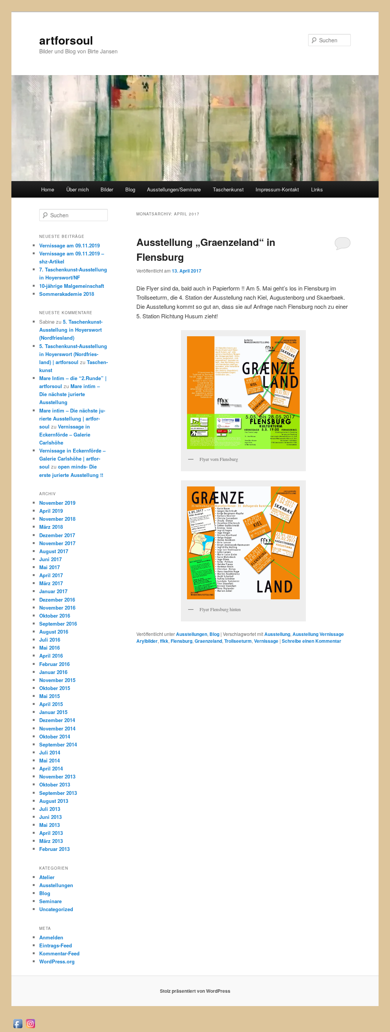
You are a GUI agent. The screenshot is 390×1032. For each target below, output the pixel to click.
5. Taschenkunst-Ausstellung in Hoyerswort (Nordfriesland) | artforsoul (73, 354)
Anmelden (51, 937)
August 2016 (53, 631)
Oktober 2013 (54, 784)
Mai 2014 (49, 760)
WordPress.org (57, 961)
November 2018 (57, 518)
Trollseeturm (238, 640)
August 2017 (53, 551)
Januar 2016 (53, 672)
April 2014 (51, 768)
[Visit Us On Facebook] (17, 1027)
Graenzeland (208, 640)
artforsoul (66, 40)
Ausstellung (277, 634)
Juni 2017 (50, 559)
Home (47, 189)
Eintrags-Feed (55, 945)
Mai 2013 (49, 824)
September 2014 (58, 744)
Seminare (50, 901)
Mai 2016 (49, 647)
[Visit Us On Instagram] (30, 1027)
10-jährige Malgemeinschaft (71, 285)
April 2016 (51, 655)
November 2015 (57, 680)
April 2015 (51, 704)
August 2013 (53, 800)
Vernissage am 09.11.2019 (69, 245)
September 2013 (58, 792)
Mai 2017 (49, 567)
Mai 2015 (49, 696)
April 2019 (51, 510)
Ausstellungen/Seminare (174, 189)
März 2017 (51, 583)
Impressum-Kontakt (277, 189)
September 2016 (58, 623)
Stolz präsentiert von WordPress (195, 990)
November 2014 (57, 728)
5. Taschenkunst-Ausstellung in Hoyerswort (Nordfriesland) (70, 329)
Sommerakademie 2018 (66, 293)
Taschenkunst (228, 189)
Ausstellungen (191, 634)
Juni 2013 (50, 816)
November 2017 (57, 543)
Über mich (77, 189)
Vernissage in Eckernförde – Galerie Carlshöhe (64, 434)
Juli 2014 (49, 752)
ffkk (164, 640)
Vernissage (266, 640)
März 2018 (51, 526)
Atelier (46, 877)
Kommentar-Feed (59, 953)
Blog (130, 189)
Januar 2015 (53, 712)
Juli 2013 (49, 808)
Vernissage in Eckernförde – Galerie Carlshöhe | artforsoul (72, 458)
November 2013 (57, 776)
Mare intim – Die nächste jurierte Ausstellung (69, 394)
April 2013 (51, 832)
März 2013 (51, 840)
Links (317, 189)
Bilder (107, 189)
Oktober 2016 (54, 615)
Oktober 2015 (54, 688)
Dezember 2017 (57, 535)
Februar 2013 (54, 848)
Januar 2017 (53, 591)
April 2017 (51, 575)
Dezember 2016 (57, 599)
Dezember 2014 (57, 720)
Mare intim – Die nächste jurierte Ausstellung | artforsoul (72, 418)
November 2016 (57, 607)
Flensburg (181, 640)
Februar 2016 (54, 664)
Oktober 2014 (54, 736)
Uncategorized (56, 909)
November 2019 (57, 502)
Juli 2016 (49, 639)
